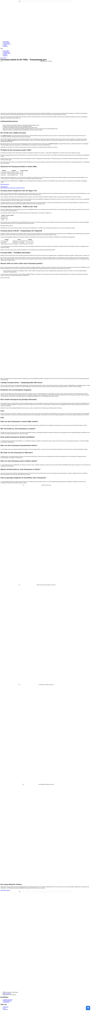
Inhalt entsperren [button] (4, 186)
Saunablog (5, 46)
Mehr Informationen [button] (5, 184)
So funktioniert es (7, 43)
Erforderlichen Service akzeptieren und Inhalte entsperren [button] (13, 187)
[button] (45, 48)
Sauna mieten (6, 41)
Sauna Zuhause (6, 42)
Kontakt (5, 45)
